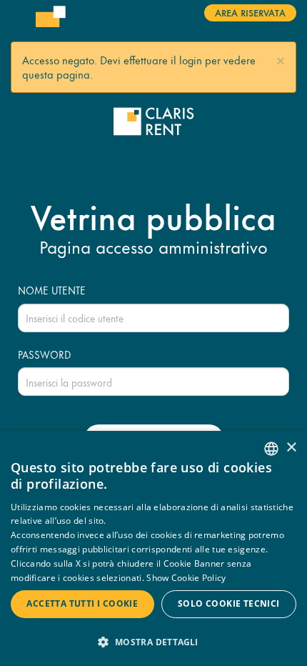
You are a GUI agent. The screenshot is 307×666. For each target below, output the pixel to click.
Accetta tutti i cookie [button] (82, 603)
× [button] (291, 447)
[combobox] (271, 449)
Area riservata (250, 12)
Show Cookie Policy (186, 578)
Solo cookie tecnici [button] (229, 603)
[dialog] (153, 548)
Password (44, 354)
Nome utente (52, 290)
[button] (281, 58)
